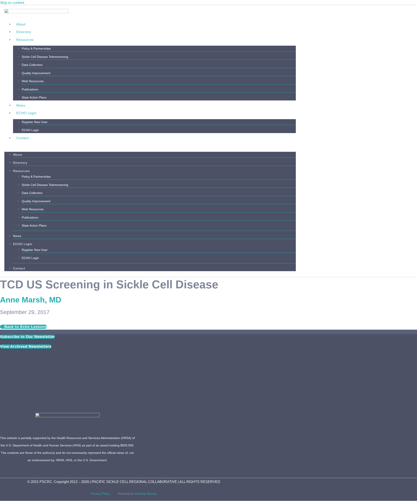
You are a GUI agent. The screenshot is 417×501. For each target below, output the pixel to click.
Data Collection (32, 65)
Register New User (35, 122)
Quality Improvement (36, 73)
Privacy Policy (104, 493)
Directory (23, 32)
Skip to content (12, 3)
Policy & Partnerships (36, 48)
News (20, 105)
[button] (150, 146)
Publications (30, 89)
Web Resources (33, 81)
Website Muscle (146, 493)
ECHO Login (26, 113)
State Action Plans (34, 97)
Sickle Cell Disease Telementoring (45, 56)
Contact (22, 138)
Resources (25, 40)
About (21, 24)
